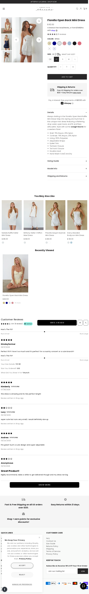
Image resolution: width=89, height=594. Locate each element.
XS (56, 59)
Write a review (57, 322)
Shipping (50, 549)
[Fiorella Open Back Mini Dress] (15, 273)
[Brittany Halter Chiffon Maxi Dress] (34, 215)
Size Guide (50, 543)
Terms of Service (53, 551)
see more (77, 93)
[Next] (39, 39)
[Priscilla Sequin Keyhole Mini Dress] (55, 215)
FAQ (48, 538)
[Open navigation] (18, 8)
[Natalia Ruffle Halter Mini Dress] (12, 215)
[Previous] (16, 39)
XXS (50, 59)
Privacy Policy (52, 554)
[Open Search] (77, 9)
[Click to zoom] (39, 21)
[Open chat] (83, 586)
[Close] (39, 537)
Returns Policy (52, 546)
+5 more (17, 303)
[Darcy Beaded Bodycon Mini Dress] (77, 215)
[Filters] (80, 322)
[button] (52, 34)
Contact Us (51, 541)
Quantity (52, 67)
